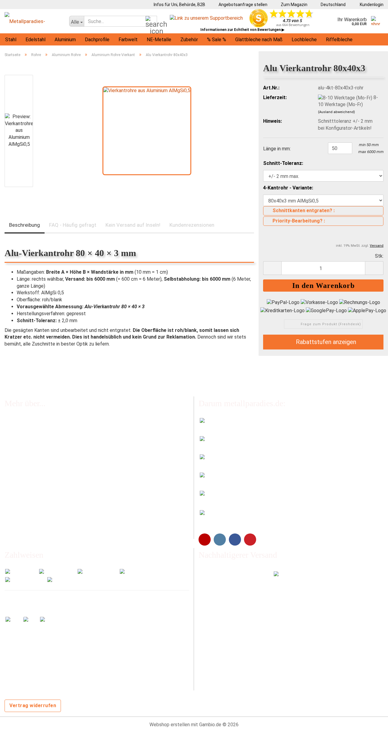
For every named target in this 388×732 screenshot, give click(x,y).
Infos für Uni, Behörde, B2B (179, 4)
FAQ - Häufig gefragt (72, 225)
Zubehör (189, 39)
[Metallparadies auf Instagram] (220, 539)
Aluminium (65, 39)
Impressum (16, 484)
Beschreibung (24, 225)
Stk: (379, 256)
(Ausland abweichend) (336, 112)
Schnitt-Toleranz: (283, 163)
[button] (331, 4)
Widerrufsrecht (21, 471)
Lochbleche (304, 39)
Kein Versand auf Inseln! (132, 225)
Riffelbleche (339, 39)
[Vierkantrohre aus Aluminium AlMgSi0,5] (146, 130)
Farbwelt (128, 39)
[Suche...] (151, 21)
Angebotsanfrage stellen (242, 4)
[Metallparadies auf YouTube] (205, 539)
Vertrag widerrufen (32, 705)
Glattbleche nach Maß (259, 39)
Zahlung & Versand (24, 447)
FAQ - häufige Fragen (27, 422)
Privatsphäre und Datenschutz (37, 521)
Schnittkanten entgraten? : (304, 210)
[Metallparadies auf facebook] (235, 539)
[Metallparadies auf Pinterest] (250, 539)
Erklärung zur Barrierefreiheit (35, 509)
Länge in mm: (277, 149)
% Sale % (216, 39)
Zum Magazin (293, 4)
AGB (9, 496)
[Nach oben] (371, 722)
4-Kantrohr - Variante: (288, 188)
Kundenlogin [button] (370, 4)
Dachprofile (97, 39)
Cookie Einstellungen (27, 533)
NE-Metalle (159, 39)
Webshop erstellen (169, 724)
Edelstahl (35, 39)
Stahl (10, 39)
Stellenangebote (23, 459)
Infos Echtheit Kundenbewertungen (42, 434)
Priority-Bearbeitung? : (299, 221)
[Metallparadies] (32, 21)
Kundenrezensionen (191, 225)
